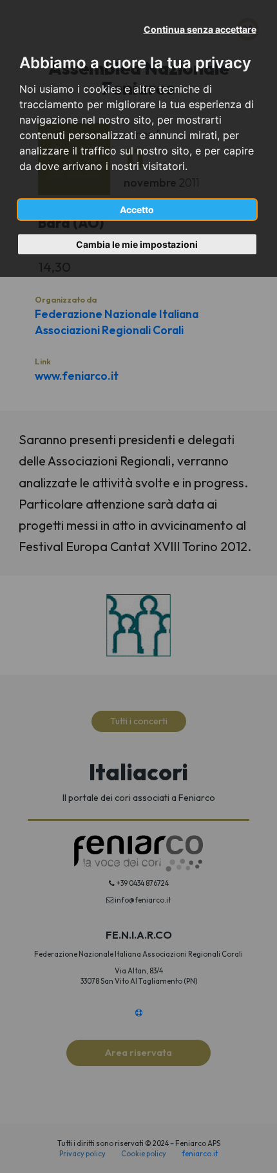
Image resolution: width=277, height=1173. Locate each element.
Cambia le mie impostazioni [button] (137, 244)
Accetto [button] (137, 209)
